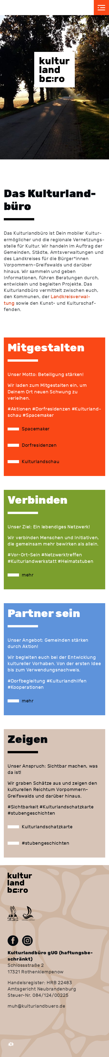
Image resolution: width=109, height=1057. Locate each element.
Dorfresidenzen (39, 445)
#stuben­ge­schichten (45, 843)
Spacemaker (36, 429)
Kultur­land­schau (41, 461)
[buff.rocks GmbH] (11, 1046)
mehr (28, 575)
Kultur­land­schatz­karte (47, 827)
